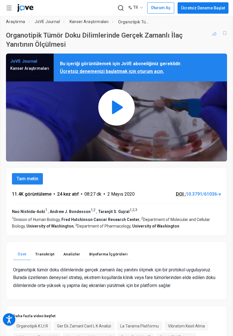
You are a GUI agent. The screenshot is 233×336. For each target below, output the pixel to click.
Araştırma (15, 21)
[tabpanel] (116, 277)
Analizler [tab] (71, 254)
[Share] (214, 33)
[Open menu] (9, 8)
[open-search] (120, 8)
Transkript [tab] (44, 254)
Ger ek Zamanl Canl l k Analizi (84, 326)
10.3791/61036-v (203, 194)
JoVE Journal (47, 21)
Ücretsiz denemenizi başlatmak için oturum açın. (112, 71)
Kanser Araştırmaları (89, 21)
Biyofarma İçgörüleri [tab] (108, 254)
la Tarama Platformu (139, 326)
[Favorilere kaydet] (224, 33)
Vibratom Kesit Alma (186, 326)
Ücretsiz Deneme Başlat (203, 8)
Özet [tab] (22, 254)
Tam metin (27, 178)
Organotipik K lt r (32, 326)
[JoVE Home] (25, 8)
